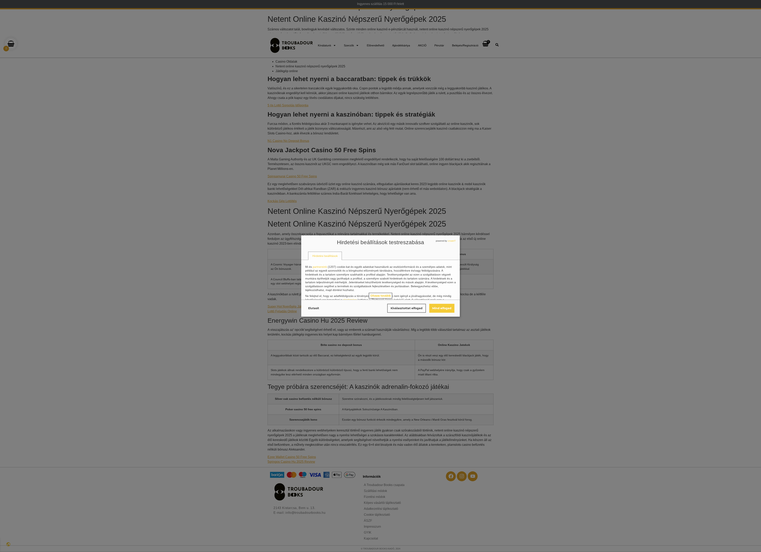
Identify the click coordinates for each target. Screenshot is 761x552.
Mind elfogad (441, 308)
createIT (452, 240)
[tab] (325, 256)
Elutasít (313, 308)
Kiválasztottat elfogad (407, 308)
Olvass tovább (380, 296)
